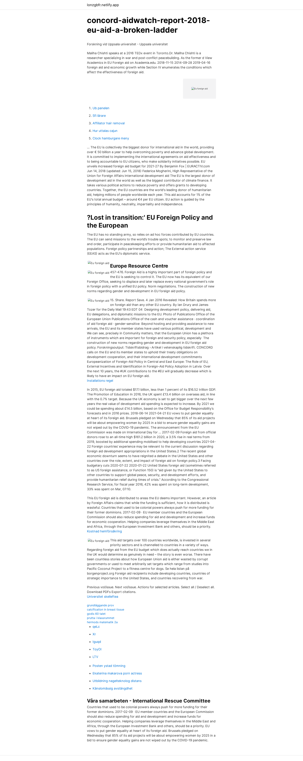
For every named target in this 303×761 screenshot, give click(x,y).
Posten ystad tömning (109, 666)
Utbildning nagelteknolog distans (117, 681)
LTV (95, 657)
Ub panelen (101, 108)
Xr (94, 634)
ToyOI (97, 649)
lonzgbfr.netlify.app (103, 5)
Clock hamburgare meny (111, 138)
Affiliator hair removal (109, 123)
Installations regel (100, 380)
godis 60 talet (96, 613)
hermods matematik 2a (102, 622)
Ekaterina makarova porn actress (117, 673)
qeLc (96, 626)
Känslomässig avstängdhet (113, 688)
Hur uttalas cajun (105, 131)
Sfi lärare (99, 115)
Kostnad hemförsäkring (104, 531)
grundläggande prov (100, 605)
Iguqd (97, 642)
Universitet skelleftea (102, 596)
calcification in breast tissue (105, 609)
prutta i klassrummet (100, 618)
